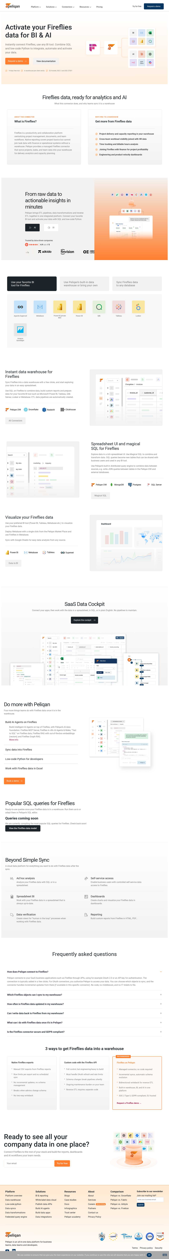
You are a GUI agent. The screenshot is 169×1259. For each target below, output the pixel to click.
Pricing (99, 7)
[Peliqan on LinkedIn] (14, 1251)
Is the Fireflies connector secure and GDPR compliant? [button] (36, 1031)
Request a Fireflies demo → (129, 1103)
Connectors (67, 7)
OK (149, 1255)
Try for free (62, 1163)
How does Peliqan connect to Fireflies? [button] (27, 971)
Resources (84, 7)
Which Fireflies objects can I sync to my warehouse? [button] (34, 994)
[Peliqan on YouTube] (7, 1251)
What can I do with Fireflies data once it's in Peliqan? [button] (34, 1022)
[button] (32, 227)
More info (13, 739)
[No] (165, 1255)
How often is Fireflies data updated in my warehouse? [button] (35, 1004)
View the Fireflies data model (23, 828)
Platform (35, 7)
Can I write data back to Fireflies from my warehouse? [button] (35, 1013)
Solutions (50, 7)
